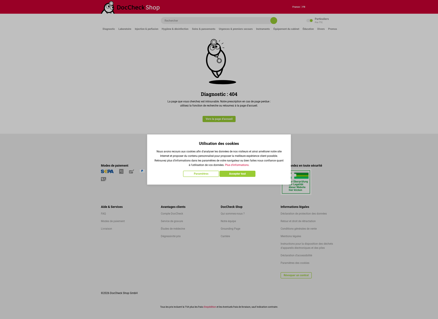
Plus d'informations (237, 165)
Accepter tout (237, 173)
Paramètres (201, 173)
